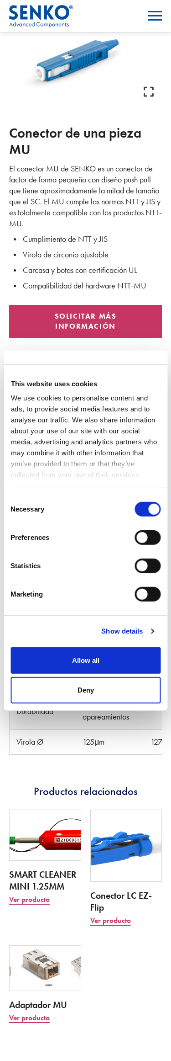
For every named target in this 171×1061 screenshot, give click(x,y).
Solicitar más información (86, 321)
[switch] (148, 537)
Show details (122, 631)
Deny (86, 690)
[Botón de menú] (155, 16)
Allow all (85, 660)
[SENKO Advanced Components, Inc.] (41, 11)
